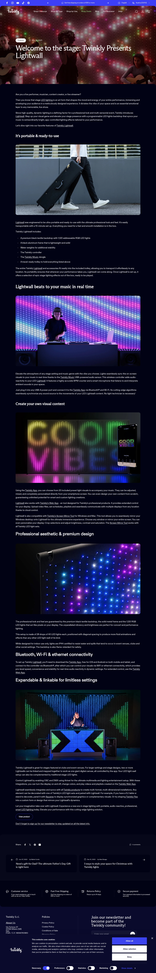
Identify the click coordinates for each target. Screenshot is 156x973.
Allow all (129, 941)
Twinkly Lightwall (65, 126)
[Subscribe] (132, 934)
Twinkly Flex (132, 797)
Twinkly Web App (127, 784)
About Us (10, 923)
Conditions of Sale (50, 931)
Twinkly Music (32, 257)
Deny (129, 957)
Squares (50, 797)
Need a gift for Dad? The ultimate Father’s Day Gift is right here (43, 865)
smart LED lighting (25, 810)
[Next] (108, 3)
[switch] (70, 968)
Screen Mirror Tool (119, 523)
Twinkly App (79, 390)
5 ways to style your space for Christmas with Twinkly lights (108, 865)
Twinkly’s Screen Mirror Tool (60, 516)
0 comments (136, 844)
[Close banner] (152, 938)
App (56, 503)
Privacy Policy (48, 923)
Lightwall (20, 116)
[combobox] (124, 3)
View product (24, 817)
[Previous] (48, 3)
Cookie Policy (48, 927)
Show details (126, 968)
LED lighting (47, 100)
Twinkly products (71, 790)
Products (21, 40)
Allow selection (129, 949)
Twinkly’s (44, 503)
